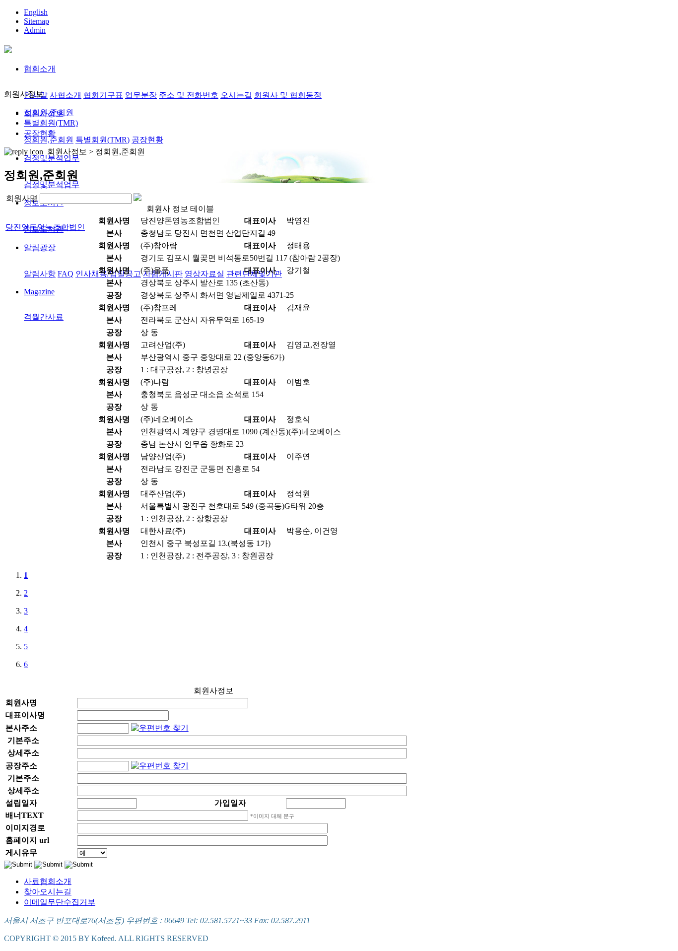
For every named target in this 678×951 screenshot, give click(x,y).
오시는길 (236, 95)
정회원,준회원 (48, 140)
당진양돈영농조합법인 (45, 227)
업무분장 (141, 95)
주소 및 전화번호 (188, 95)
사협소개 (65, 95)
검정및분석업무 (51, 158)
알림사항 (40, 274)
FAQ (65, 274)
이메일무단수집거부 (59, 902)
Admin (35, 30)
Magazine (39, 291)
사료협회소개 (47, 881)
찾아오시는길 (47, 891)
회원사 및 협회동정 (288, 95)
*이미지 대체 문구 (272, 816)
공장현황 (147, 140)
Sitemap (36, 21)
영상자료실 (204, 274)
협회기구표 (103, 95)
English (36, 12)
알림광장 (40, 247)
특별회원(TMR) (102, 140)
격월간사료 (44, 317)
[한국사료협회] (8, 48)
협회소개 (40, 69)
